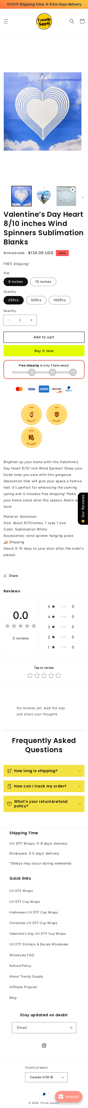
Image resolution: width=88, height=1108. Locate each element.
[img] (21, 626)
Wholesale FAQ (21, 955)
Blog (12, 998)
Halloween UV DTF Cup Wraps (33, 912)
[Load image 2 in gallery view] (44, 196)
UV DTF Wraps (21, 891)
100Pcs (60, 300)
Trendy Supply (49, 1102)
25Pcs (13, 300)
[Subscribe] (71, 1027)
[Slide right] (83, 197)
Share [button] (13, 576)
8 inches (15, 282)
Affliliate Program (23, 987)
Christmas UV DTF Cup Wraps (33, 923)
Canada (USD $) (42, 1077)
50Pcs (36, 300)
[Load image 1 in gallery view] (21, 196)
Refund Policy (20, 966)
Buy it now (44, 351)
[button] (6, 21)
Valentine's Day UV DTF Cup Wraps (37, 934)
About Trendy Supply (26, 976)
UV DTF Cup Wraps (24, 902)
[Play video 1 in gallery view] (66, 196)
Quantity (10, 311)
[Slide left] (5, 197)
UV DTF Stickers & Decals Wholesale (38, 944)
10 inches (43, 282)
